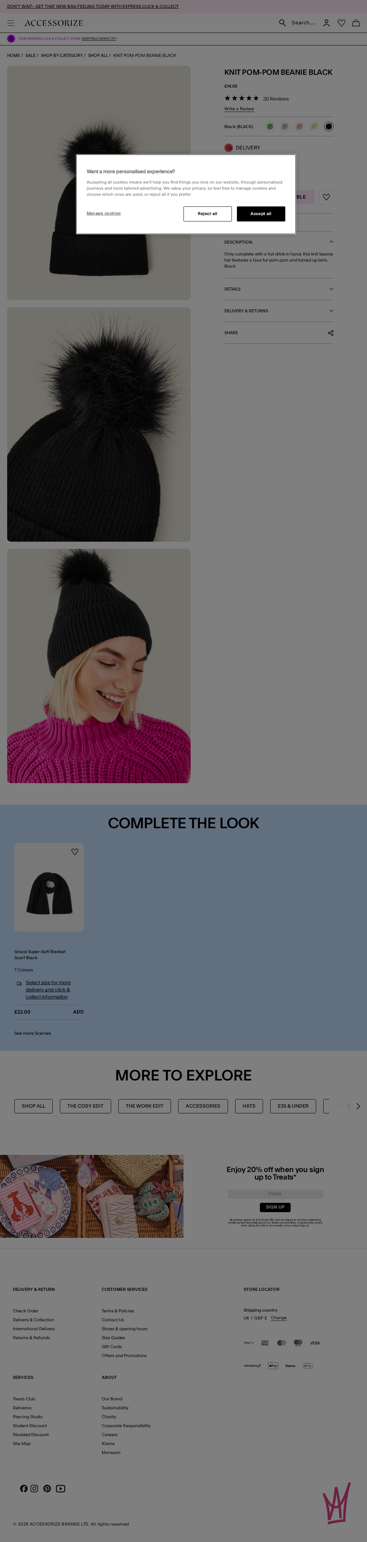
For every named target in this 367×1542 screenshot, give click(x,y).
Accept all (261, 214)
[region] (186, 194)
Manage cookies (104, 213)
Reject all (208, 214)
